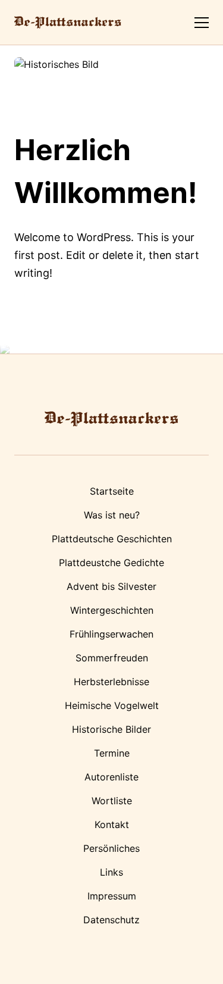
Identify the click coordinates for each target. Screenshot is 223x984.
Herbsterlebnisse (111, 682)
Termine (112, 753)
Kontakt (112, 824)
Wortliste (112, 801)
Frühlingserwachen (111, 634)
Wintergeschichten (111, 610)
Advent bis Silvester (111, 586)
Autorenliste (111, 777)
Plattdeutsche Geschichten (112, 539)
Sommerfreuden (112, 658)
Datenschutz (111, 920)
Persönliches (111, 848)
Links (111, 872)
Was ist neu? (112, 515)
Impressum (111, 896)
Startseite (112, 491)
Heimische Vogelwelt (112, 705)
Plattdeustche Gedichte (111, 562)
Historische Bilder (111, 729)
